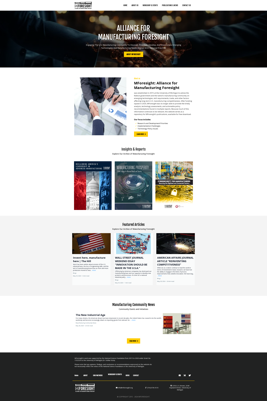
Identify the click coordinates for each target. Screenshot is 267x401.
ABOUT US (135, 5)
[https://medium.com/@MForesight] (185, 375)
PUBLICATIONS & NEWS (170, 5)
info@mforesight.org (125, 388)
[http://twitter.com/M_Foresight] (190, 375)
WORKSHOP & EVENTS (150, 5)
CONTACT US (186, 5)
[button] (91, 259)
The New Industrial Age (90, 315)
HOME (125, 5)
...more (93, 270)
